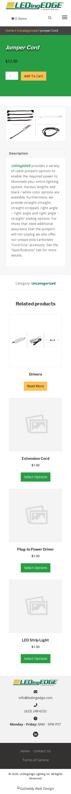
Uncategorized (27, 30)
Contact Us (42, 751)
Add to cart (33, 76)
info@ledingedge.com (35, 697)
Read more (35, 386)
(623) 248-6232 (35, 711)
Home (9, 30)
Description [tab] (18, 153)
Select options (35, 477)
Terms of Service (35, 760)
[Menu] (64, 17)
